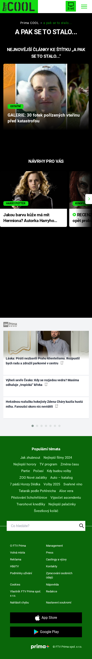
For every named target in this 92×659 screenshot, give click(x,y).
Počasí (38, 471)
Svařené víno (72, 484)
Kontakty (51, 566)
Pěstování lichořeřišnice (29, 498)
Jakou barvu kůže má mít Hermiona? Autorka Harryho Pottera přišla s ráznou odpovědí (28, 218)
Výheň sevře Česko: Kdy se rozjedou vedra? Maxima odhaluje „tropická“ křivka (42, 382)
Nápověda (52, 584)
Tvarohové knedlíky (31, 504)
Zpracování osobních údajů (59, 575)
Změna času (70, 464)
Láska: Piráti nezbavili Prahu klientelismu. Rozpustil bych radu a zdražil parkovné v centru (43, 361)
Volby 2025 (52, 484)
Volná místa (17, 552)
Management (54, 545)
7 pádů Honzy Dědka (25, 484)
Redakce (51, 591)
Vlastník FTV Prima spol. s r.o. (25, 593)
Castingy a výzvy (56, 559)
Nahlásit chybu (19, 602)
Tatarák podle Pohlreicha (37, 491)
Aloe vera (66, 491)
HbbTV (14, 566)
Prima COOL (29, 23)
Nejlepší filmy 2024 (58, 458)
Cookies (15, 584)
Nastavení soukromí (58, 602)
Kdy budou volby (59, 471)
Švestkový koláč (46, 511)
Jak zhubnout (30, 458)
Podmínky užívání (21, 573)
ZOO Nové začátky (33, 478)
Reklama (15, 559)
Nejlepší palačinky (62, 504)
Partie (25, 471)
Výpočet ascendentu (65, 498)
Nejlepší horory (24, 464)
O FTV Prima (18, 545)
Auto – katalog (61, 478)
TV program (48, 464)
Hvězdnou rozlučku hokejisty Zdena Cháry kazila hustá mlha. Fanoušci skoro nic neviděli (44, 404)
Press (49, 552)
